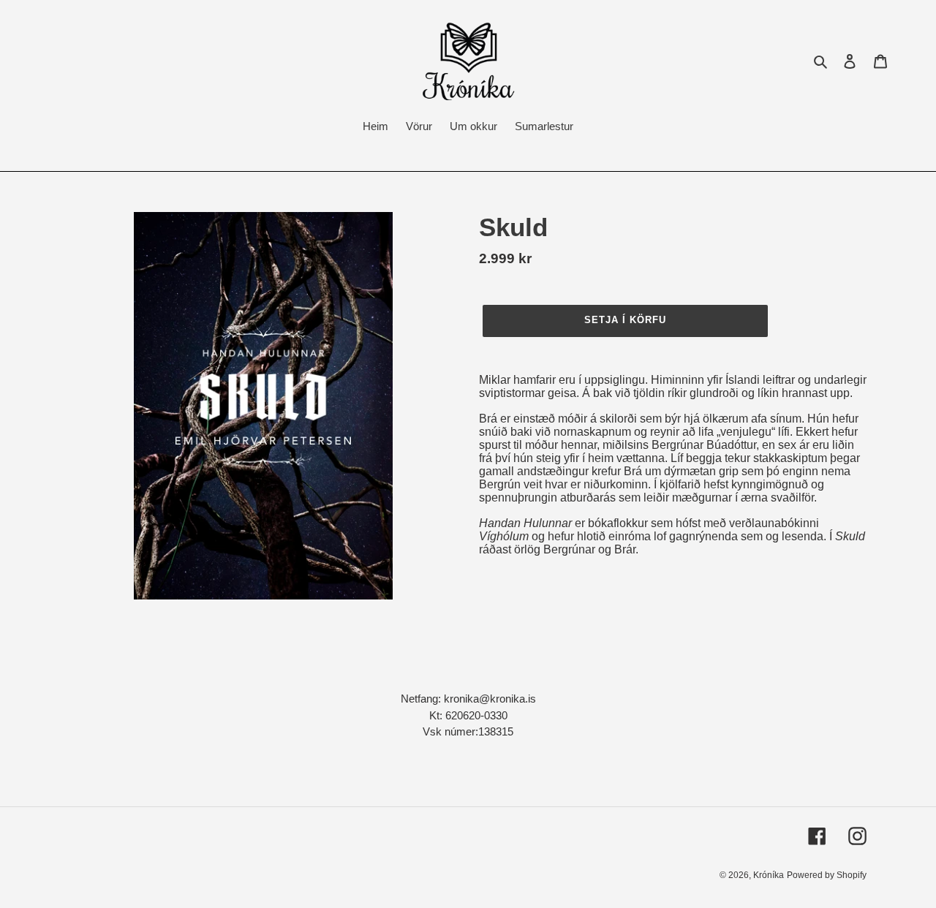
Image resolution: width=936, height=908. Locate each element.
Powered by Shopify (827, 875)
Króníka (768, 875)
